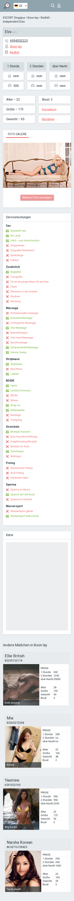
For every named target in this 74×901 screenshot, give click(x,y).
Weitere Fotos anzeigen (37, 197)
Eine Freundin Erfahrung (23, 436)
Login (60, 4)
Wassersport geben (21, 511)
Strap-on (15, 405)
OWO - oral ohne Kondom (24, 240)
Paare (13, 286)
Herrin (13, 385)
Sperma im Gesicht (21, 499)
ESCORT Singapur (14, 17)
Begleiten (15, 271)
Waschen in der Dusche (23, 291)
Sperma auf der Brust (22, 494)
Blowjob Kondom (20, 431)
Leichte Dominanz (20, 390)
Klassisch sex (18, 230)
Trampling (16, 419)
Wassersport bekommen (24, 516)
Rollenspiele (17, 410)
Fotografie (16, 276)
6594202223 (19, 41)
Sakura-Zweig (18, 352)
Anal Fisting (17, 472)
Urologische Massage (23, 322)
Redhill (45, 17)
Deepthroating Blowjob (23, 441)
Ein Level (15, 235)
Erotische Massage (21, 317)
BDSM (14, 395)
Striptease (16, 364)
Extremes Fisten (19, 477)
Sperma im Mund (20, 489)
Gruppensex (17, 245)
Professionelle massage (24, 313)
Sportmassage (18, 342)
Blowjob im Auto (19, 446)
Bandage (15, 415)
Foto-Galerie (17, 134)
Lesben (14, 373)
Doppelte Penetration (22, 250)
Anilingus (15, 456)
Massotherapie (19, 332)
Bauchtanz (16, 368)
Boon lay (33, 17)
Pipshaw (15, 296)
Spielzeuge (16, 255)
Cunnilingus (17, 451)
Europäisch (49, 109)
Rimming (15, 301)
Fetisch (14, 260)
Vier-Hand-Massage (21, 337)
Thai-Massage (18, 327)
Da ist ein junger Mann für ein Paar (29, 281)
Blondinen (48, 119)
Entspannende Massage (24, 347)
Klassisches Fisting (21, 467)
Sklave (14, 400)
